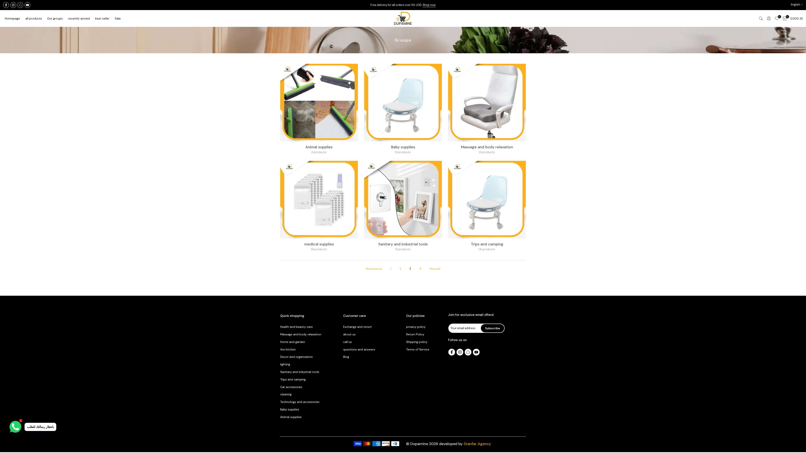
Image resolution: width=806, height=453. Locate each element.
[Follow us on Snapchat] (20, 5)
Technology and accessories (299, 402)
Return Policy (415, 334)
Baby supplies (403, 147)
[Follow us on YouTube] (27, 5)
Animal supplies (319, 147)
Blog (346, 357)
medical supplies (319, 244)
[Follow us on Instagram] (13, 5)
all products (33, 18)
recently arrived (79, 18)
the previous (374, 269)
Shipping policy (416, 342)
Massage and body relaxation (487, 147)
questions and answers (359, 349)
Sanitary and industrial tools (403, 244)
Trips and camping (487, 244)
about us (349, 334)
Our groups (55, 18)
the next (435, 269)
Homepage (12, 18)
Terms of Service (417, 349)
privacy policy (415, 327)
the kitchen (288, 349)
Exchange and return (357, 327)
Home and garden (292, 342)
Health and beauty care (296, 327)
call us (347, 342)
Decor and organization (296, 357)
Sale (118, 18)
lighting (285, 364)
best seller (102, 18)
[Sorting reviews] (6, 5)
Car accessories (291, 387)
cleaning (286, 394)
